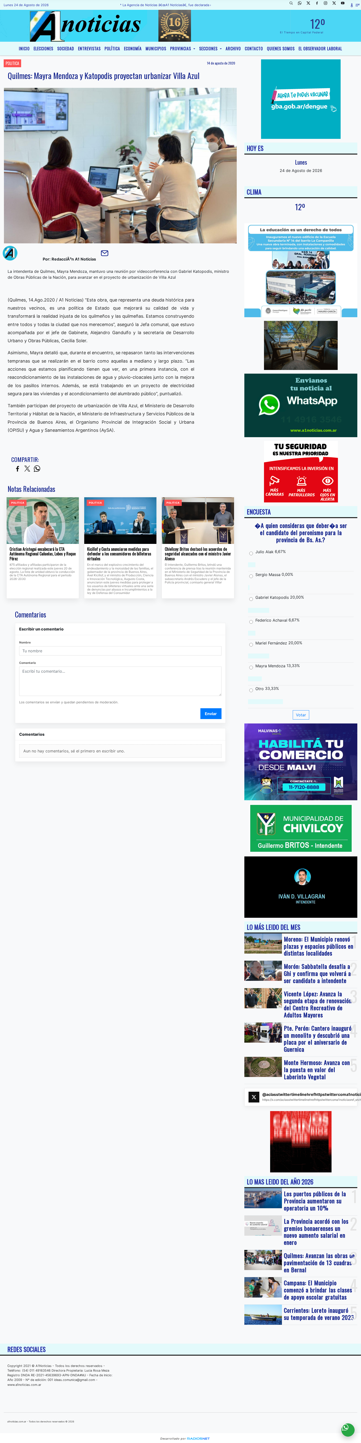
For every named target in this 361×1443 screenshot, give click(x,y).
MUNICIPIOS (156, 49)
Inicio (24, 49)
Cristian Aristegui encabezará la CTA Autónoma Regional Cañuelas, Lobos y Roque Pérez (43, 554)
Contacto (254, 49)
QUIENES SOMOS (281, 49)
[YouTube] (344, 5)
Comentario (27, 663)
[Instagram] (327, 5)
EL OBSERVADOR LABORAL (320, 49)
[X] (310, 5)
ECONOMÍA (133, 49)
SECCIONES (209, 49)
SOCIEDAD (65, 49)
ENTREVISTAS (89, 49)
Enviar (211, 713)
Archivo (233, 49)
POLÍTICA (112, 49)
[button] (293, 5)
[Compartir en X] (27, 469)
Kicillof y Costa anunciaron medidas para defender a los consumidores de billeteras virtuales (119, 554)
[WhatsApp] (301, 5)
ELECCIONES (43, 49)
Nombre (25, 642)
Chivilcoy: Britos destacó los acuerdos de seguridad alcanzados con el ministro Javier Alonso (198, 554)
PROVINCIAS (181, 49)
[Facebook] (319, 5)
